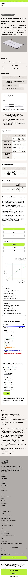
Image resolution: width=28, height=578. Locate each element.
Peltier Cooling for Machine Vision (14, 88)
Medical (3, 483)
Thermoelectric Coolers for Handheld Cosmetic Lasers (15, 82)
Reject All (14, 573)
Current (14, 247)
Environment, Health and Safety (8, 535)
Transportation (4, 490)
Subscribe (14, 557)
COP (14, 232)
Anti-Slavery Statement (6, 496)
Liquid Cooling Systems (6, 511)
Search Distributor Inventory (7, 525)
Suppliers (3, 538)
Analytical (3, 474)
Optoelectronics (4, 485)
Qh (14, 235)
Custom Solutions (5, 523)
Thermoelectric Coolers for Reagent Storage (15, 77)
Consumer (3, 476)
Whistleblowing (4, 505)
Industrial (3, 481)
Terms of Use (4, 503)
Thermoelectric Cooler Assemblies (8, 520)
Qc (14, 229)
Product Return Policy (5, 531)
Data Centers (4, 478)
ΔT (14, 251)
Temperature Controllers (6, 516)
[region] (14, 569)
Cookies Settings (14, 576)
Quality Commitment (5, 533)
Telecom (3, 488)
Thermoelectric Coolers (6, 518)
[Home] (3, 4)
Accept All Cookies (14, 570)
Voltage (14, 244)
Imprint (2, 498)
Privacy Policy (4, 500)
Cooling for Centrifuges (11, 85)
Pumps (2, 513)
